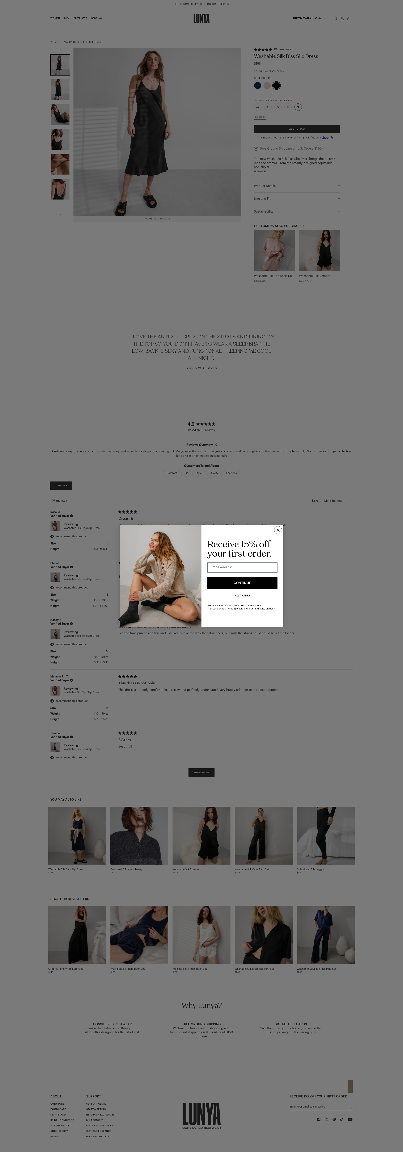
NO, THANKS (242, 595)
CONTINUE (242, 583)
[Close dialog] (278, 530)
